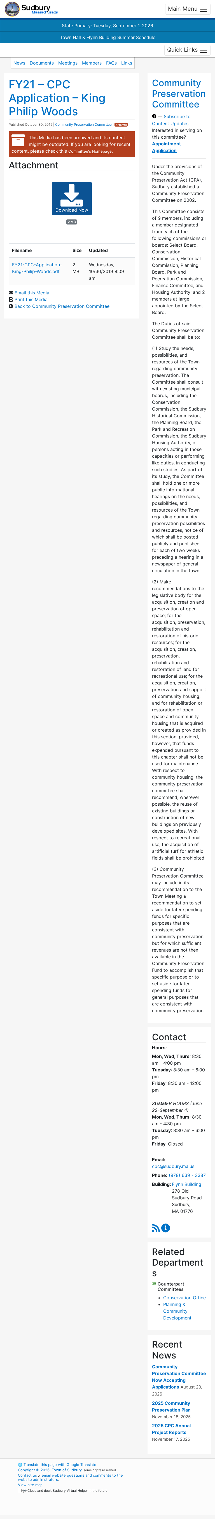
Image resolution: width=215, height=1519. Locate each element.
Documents (42, 63)
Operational (177, 1495)
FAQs (111, 63)
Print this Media (31, 299)
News (19, 63)
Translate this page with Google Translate (57, 1464)
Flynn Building (186, 1184)
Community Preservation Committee (83, 124)
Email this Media (32, 292)
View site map (30, 1485)
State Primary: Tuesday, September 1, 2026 (107, 25)
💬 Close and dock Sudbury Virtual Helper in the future (65, 1490)
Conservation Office (184, 1297)
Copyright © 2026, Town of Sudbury (50, 1470)
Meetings (68, 63)
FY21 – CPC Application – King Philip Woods (57, 97)
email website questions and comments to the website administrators (70, 1477)
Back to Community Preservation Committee (62, 306)
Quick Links (183, 49)
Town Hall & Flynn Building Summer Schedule (107, 37)
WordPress (167, 1464)
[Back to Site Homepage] (31, 9)
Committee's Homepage (90, 151)
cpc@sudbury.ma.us (173, 1166)
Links (126, 63)
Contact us (27, 1475)
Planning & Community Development (177, 1311)
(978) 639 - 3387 (187, 1175)
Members (92, 63)
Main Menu (183, 8)
